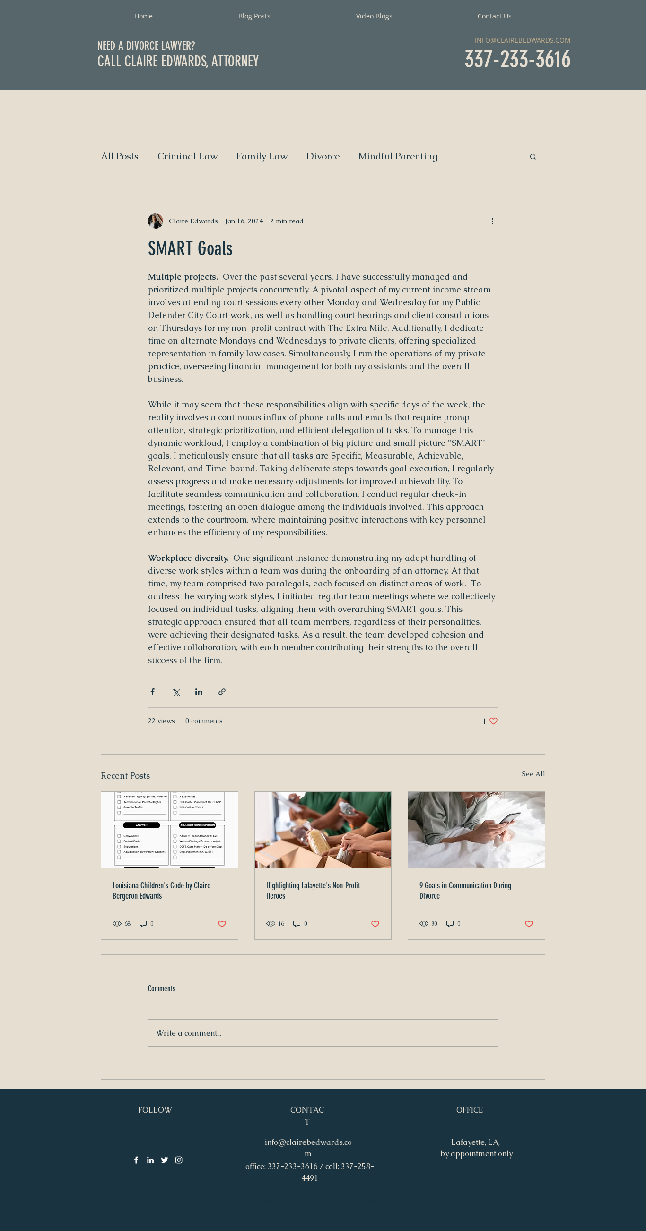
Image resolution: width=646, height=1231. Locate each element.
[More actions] (492, 221)
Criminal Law (187, 156)
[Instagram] (178, 1160)
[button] (533, 156)
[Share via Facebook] (152, 691)
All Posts (120, 156)
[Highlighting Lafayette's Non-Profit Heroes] (323, 830)
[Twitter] (164, 1160)
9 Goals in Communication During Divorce (465, 890)
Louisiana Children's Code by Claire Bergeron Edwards (161, 890)
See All (533, 774)
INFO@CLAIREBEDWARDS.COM (523, 39)
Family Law (262, 156)
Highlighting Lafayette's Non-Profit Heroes (313, 890)
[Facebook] (136, 1160)
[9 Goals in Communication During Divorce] (476, 830)
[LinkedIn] (150, 1160)
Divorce (323, 156)
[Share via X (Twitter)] (175, 691)
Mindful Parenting (397, 156)
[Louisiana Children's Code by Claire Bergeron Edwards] (169, 830)
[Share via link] (222, 691)
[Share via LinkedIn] (198, 691)
